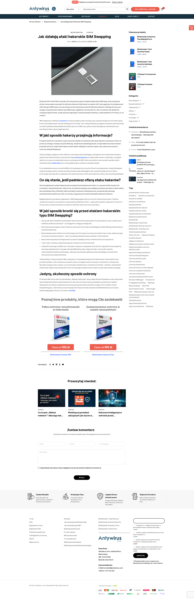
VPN (130, 292)
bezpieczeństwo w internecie (140, 214)
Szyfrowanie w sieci (136, 289)
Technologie (150, 289)
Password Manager (136, 280)
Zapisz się (141, 555)
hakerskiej (56, 163)
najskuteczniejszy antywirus (139, 252)
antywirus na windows (137, 202)
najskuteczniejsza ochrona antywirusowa (139, 248)
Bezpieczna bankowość (138, 217)
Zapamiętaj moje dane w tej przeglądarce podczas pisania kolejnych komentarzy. (70, 468)
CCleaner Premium (144, 84)
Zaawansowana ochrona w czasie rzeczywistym (141, 296)
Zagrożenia (133, 121)
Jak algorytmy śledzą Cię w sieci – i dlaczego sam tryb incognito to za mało (146, 182)
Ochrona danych (135, 262)
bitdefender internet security (140, 226)
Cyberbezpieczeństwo (137, 232)
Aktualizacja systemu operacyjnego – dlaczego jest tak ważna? (143, 135)
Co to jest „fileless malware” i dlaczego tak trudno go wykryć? (49, 415)
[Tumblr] (59, 364)
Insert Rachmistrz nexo (146, 150)
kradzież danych (135, 238)
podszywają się (80, 157)
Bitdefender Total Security (139, 229)
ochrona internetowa (137, 265)
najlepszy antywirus (136, 241)
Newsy (131, 111)
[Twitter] (53, 364)
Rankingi (151, 283)
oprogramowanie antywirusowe (141, 277)
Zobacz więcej (117, 2)
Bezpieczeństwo (50, 22)
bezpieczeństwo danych (138, 208)
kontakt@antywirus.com (113, 568)
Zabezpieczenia (135, 300)
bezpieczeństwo (135, 205)
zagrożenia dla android (137, 303)
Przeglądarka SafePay (137, 283)
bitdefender (133, 220)
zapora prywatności (136, 306)
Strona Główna (35, 22)
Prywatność (150, 280)
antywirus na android (146, 196)
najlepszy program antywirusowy (141, 244)
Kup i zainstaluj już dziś (145, 9)
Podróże (90, 32)
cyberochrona (134, 235)
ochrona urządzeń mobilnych (140, 271)
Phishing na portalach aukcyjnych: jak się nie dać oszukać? (81, 415)
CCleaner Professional (146, 74)
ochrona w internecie (137, 274)
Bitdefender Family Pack (138, 223)
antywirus (132, 196)
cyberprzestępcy (148, 235)
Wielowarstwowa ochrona (144, 292)
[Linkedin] (56, 364)
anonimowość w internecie (139, 193)
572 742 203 (109, 571)
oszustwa (63, 121)
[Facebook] (50, 364)
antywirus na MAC (135, 199)
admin (71, 41)
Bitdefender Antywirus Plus (103, 355)
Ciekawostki (133, 107)
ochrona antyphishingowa (138, 256)
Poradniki (132, 118)
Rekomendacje (134, 286)
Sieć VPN (145, 286)
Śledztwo (149, 306)
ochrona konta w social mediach (141, 268)
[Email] (63, 364)
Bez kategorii (134, 101)
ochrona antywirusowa (137, 259)
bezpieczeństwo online (137, 211)
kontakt (72, 291)
